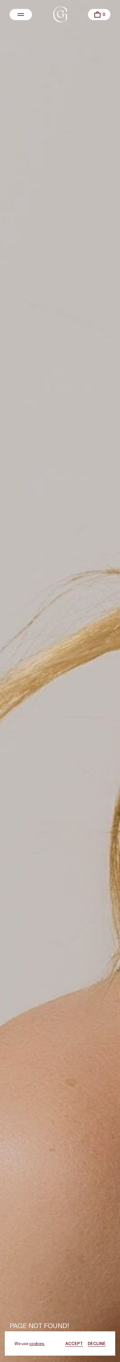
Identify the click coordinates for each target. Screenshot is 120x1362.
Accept (74, 1343)
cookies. (37, 1343)
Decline (97, 1343)
